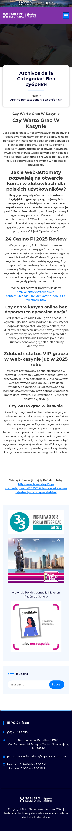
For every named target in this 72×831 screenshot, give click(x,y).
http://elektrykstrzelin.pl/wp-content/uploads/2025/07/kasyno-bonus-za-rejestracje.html (36, 296)
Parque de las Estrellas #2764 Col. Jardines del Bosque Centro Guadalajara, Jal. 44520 (38, 744)
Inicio (34, 95)
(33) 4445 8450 (17, 732)
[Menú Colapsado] (66, 15)
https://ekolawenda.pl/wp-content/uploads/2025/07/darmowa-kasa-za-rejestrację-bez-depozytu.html (36, 488)
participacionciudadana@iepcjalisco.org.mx (36, 756)
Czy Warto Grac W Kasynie (36, 114)
